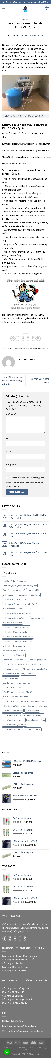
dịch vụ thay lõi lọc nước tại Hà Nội (16, 627)
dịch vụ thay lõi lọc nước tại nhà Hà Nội (18, 636)
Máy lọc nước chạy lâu (12, 669)
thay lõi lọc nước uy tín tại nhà (14, 724)
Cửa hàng (21, 1048)
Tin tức (25, 19)
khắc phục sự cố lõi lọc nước (14, 655)
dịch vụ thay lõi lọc (38, 618)
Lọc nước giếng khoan (37, 660)
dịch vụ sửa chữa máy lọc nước (15, 599)
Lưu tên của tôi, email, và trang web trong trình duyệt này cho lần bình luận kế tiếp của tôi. (25, 482)
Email (9, 451)
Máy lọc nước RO (28, 674)
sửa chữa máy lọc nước (12, 687)
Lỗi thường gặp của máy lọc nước (16, 664)
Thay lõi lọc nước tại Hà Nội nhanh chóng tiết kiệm (12, 380)
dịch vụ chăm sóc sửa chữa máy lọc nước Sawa (21, 595)
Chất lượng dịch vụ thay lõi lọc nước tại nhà (20, 585)
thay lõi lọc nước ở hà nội (12, 729)
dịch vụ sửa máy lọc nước (13, 609)
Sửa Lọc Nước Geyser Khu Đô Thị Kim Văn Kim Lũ (28, 525)
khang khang (36, 35)
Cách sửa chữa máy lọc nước (14, 590)
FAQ (26, 1050)
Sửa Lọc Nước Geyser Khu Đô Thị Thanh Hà (25, 544)
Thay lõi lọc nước (32, 711)
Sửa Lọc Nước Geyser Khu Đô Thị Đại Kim (27, 535)
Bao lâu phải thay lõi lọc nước (14, 581)
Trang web (11, 464)
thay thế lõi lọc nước (33, 729)
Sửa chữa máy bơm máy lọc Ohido (16, 683)
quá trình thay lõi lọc (11, 678)
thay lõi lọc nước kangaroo (13, 720)
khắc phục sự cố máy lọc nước (14, 660)
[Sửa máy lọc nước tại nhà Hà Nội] (25, 9)
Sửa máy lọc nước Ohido (37, 706)
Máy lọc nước (37, 664)
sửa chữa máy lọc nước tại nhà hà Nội (17, 692)
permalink (44, 348)
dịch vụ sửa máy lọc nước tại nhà (16, 618)
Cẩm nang (32, 1048)
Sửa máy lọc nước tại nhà (13, 711)
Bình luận (11, 414)
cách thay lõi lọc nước (36, 590)
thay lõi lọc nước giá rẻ (12, 715)
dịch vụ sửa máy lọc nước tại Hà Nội (17, 613)
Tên (8, 438)
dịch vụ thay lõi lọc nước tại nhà (15, 632)
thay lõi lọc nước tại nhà (35, 720)
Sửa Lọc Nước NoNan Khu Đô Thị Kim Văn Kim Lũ (28, 516)
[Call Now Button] (7, 1052)
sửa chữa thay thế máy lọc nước (15, 701)
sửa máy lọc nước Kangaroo (14, 706)
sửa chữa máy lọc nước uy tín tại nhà (17, 697)
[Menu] (4, 9)
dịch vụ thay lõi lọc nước (12, 623)
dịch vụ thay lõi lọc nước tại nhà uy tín (17, 641)
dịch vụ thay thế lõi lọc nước (14, 646)
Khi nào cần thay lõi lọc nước (14, 650)
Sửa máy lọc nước (38, 701)
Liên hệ (42, 1048)
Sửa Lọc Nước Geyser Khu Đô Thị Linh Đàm (28, 553)
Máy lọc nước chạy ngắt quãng (35, 669)
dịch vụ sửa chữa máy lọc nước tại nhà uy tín (20, 604)
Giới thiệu (9, 1048)
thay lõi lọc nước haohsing (33, 715)
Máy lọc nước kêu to (11, 674)
